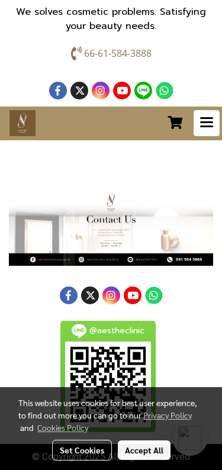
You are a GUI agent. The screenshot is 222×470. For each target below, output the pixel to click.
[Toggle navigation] (207, 123)
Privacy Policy (167, 415)
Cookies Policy (62, 427)
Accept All (144, 450)
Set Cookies (82, 450)
